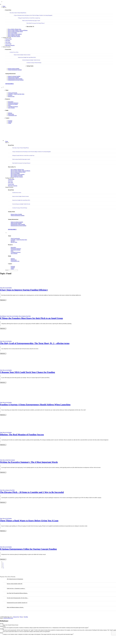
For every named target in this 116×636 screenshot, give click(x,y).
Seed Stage (7, 40)
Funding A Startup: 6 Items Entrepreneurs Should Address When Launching (35, 404)
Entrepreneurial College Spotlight (15, 78)
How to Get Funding (12, 32)
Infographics (10, 101)
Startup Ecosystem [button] (7, 46)
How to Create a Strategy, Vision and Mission (17, 30)
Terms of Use (16, 616)
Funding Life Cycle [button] (7, 37)
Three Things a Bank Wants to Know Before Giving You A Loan (29, 520)
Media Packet (11, 114)
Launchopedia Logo (12, 115)
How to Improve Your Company (15, 34)
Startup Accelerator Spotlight (14, 76)
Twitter (9, 123)
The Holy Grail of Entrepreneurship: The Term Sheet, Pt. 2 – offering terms (34, 343)
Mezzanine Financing (10, 45)
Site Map (26, 616)
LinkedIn (10, 121)
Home (4, 6)
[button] (3, 87)
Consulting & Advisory (13, 106)
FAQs (9, 105)
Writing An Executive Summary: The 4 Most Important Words (29, 462)
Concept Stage (8, 38)
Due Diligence (3, 316)
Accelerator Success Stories (14, 52)
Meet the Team (11, 96)
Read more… (3, 300)
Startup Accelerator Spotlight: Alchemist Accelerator (22, 54)
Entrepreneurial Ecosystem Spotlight (15, 79)
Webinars (10, 113)
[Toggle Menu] (3, 140)
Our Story (10, 95)
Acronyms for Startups (13, 104)
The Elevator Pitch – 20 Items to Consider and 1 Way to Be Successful (32, 492)
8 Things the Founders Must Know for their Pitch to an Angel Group (23, 155)
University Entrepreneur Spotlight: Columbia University (31, 60)
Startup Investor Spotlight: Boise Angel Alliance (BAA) (27, 57)
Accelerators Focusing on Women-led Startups (34, 62)
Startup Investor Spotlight (13, 77)
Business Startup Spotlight (13, 68)
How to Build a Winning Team (14, 29)
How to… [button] (5, 7)
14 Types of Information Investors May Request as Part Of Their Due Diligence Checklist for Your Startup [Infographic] (33, 15)
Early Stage (7, 42)
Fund (1, 287)
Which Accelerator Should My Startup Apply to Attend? (31, 20)
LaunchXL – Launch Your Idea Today (16, 94)
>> (3, 567)
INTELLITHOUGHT (8, 618)
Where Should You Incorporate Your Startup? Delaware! (36, 23)
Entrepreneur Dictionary (13, 102)
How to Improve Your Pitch (14, 35)
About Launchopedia (12, 92)
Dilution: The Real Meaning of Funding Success (22, 434)
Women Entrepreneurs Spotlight (15, 69)
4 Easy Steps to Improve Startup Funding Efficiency (18, 12)
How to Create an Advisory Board (15, 31)
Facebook (10, 120)
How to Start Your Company (14, 36)
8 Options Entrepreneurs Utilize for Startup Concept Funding (28, 549)
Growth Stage (8, 43)
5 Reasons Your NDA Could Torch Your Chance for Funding (27, 372)
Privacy (21, 616)
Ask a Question (11, 107)
